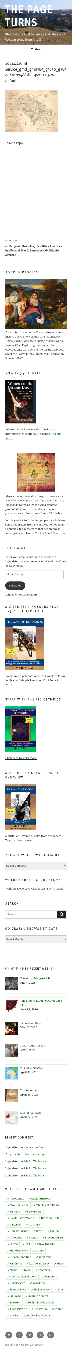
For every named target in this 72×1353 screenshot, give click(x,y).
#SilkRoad (14, 1296)
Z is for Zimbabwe (35, 1161)
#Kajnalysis (43, 1257)
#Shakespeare (40, 1289)
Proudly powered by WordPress (24, 1344)
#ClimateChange (18, 1231)
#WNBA (12, 1315)
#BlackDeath (33, 1211)
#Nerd (26, 1270)
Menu (38, 49)
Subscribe (15, 585)
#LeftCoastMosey (38, 1263)
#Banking (13, 1211)
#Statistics (14, 1302)
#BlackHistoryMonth (20, 1218)
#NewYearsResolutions (22, 1276)
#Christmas (33, 1224)
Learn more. (24, 840)
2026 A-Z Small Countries (49, 533)
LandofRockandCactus (36, 1315)
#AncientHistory (39, 1198)
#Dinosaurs (14, 1237)
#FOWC (12, 1244)
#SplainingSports (36, 1296)
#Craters (53, 1231)
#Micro (59, 1263)
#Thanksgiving (17, 1309)
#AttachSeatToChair (46, 1205)
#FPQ (26, 1244)
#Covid (38, 1231)
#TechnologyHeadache (40, 1302)
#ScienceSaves (17, 1289)
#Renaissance (16, 1283)
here (53, 680)
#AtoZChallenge (18, 1205)
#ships (58, 1289)
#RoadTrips (37, 1283)
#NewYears (42, 1270)
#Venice (57, 1309)
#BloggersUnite (49, 1218)
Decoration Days (34, 1147)
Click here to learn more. (21, 758)
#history (38, 1250)
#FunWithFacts (44, 1244)
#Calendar (14, 1224)
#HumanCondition (19, 1257)
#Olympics (48, 1276)
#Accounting (15, 1198)
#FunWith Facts (17, 1250)
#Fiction (32, 1237)
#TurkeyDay (39, 1309)
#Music (12, 1270)
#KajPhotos (14, 1263)
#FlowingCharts (53, 1237)
